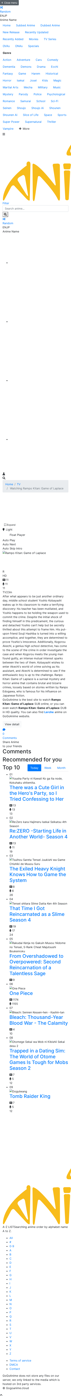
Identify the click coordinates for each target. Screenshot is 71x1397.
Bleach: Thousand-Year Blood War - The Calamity (38, 1020)
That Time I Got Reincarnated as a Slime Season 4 (36, 914)
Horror (7, 80)
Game (22, 73)
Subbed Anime (25, 25)
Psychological (56, 94)
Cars (39, 59)
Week (47, 768)
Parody (23, 94)
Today (34, 768)
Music (57, 87)
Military (43, 87)
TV (19, 484)
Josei (33, 80)
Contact (14, 1368)
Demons (26, 66)
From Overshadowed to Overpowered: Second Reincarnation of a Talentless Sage (36, 964)
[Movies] (38, 321)
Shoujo (21, 108)
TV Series (50, 39)
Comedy (52, 59)
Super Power (11, 121)
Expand (11, 524)
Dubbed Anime (50, 25)
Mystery (8, 94)
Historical (52, 73)
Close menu (10, 2)
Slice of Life (30, 115)
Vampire (8, 128)
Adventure (23, 59)
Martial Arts (10, 87)
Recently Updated (36, 32)
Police (38, 94)
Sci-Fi (54, 101)
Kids (45, 80)
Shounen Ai (10, 115)
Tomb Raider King (29, 1096)
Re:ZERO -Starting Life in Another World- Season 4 (38, 834)
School (40, 101)
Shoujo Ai (37, 108)
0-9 (11, 1246)
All (11, 1238)
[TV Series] (38, 380)
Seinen (7, 108)
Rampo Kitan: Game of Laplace (32, 561)
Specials (33, 46)
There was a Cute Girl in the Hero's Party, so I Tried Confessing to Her (36, 793)
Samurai (25, 101)
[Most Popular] (38, 439)
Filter (6, 203)
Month (61, 768)
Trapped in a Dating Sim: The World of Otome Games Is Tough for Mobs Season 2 (38, 1059)
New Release (11, 32)
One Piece (21, 993)
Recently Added (13, 39)
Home (7, 25)
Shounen (54, 108)
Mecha (28, 87)
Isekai (20, 80)
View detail (12, 724)
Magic (57, 80)
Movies (33, 39)
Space (48, 115)
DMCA (13, 1364)
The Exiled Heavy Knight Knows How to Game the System (37, 874)
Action (7, 59)
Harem (36, 73)
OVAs (6, 46)
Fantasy (8, 73)
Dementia (9, 66)
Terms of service (20, 1360)
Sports (62, 115)
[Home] (38, 262)
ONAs (19, 46)
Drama (41, 66)
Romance (9, 101)
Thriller (51, 121)
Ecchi (54, 66)
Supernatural (33, 121)
